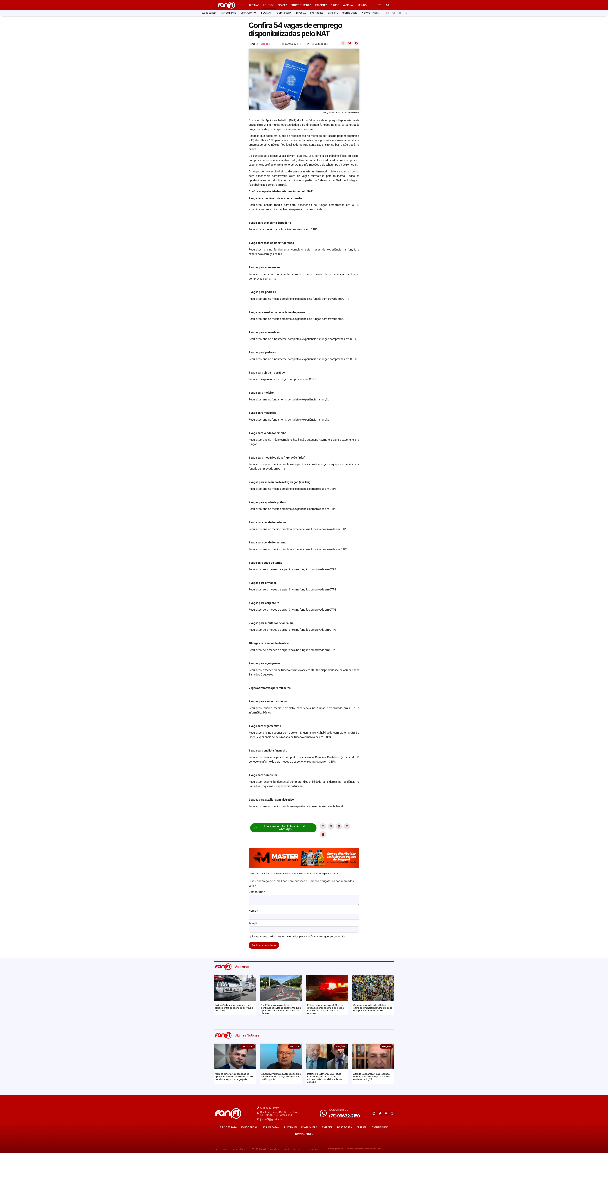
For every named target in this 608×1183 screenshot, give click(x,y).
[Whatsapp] (406, 13)
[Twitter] (393, 13)
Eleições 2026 (209, 13)
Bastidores (316, 13)
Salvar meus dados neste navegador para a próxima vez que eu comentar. (298, 936)
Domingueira (284, 13)
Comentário (257, 892)
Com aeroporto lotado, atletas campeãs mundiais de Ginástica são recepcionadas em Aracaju (372, 1008)
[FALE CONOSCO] (323, 1113)
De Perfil (333, 13)
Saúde (335, 5)
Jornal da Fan (249, 13)
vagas (290, 816)
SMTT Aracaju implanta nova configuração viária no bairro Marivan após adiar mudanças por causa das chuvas (281, 1009)
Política (268, 5)
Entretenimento (301, 5)
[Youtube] (399, 13)
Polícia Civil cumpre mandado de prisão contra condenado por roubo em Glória (234, 1008)
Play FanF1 (266, 13)
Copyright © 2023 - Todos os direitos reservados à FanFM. (356, 1148)
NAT (273, 816)
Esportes (321, 5)
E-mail (254, 923)
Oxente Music (349, 13)
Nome (253, 910)
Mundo (362, 5)
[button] (379, 5)
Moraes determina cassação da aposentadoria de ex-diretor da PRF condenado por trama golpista (234, 1076)
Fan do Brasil (229, 13)
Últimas (254, 5)
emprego (264, 816)
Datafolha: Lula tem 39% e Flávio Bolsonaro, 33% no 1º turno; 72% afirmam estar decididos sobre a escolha (324, 1077)
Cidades (282, 5)
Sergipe (281, 816)
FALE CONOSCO (338, 1109)
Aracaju (253, 816)
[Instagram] (387, 13)
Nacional (348, 5)
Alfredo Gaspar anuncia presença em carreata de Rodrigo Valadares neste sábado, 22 (371, 1076)
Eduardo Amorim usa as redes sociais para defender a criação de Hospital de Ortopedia (281, 1076)
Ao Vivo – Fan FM (370, 13)
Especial (301, 13)
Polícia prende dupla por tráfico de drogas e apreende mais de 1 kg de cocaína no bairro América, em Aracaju (325, 1009)
